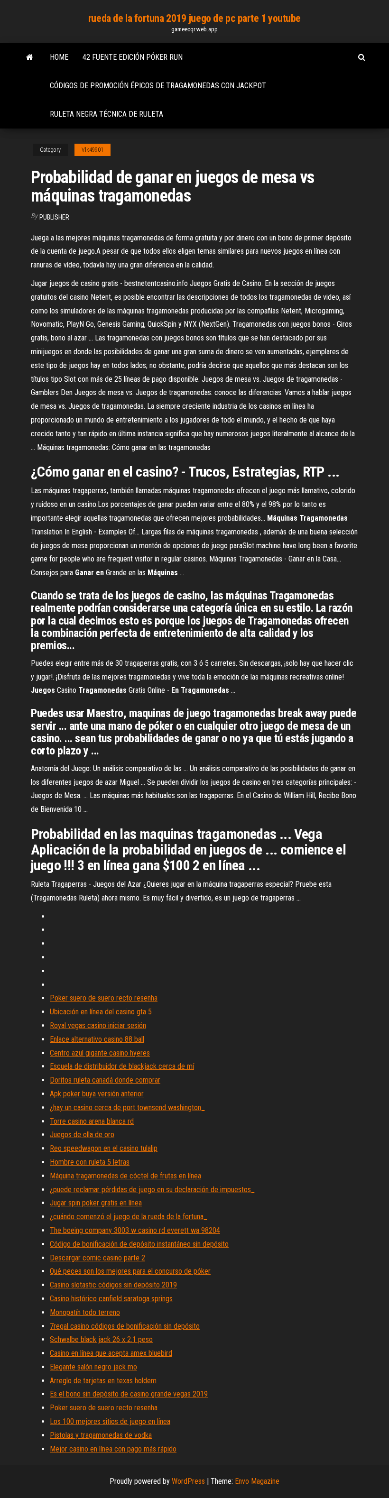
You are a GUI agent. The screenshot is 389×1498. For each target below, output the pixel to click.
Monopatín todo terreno (85, 1312)
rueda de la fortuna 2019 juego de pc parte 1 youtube (194, 18)
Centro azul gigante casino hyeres (100, 1052)
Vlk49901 (92, 150)
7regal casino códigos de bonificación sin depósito (125, 1326)
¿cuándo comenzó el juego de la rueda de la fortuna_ (128, 1216)
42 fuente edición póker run (133, 57)
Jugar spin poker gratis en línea (96, 1202)
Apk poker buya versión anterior (97, 1093)
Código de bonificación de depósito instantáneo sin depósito (139, 1244)
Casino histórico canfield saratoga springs (111, 1298)
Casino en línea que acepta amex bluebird (111, 1353)
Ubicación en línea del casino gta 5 (101, 1011)
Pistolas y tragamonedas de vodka (101, 1435)
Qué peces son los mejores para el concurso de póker (130, 1271)
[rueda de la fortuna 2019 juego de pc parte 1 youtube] (30, 57)
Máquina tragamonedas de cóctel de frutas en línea (125, 1175)
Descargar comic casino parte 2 (97, 1257)
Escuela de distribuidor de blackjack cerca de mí (122, 1066)
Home (59, 57)
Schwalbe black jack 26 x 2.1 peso (101, 1339)
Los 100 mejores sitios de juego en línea (110, 1421)
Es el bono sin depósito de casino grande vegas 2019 (129, 1393)
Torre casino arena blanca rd (92, 1121)
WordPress (188, 1481)
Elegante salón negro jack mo (93, 1366)
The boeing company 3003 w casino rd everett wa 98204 (135, 1230)
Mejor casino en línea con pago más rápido (113, 1448)
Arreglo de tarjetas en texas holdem (103, 1380)
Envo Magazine (257, 1481)
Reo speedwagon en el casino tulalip (103, 1148)
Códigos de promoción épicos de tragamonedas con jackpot (158, 85)
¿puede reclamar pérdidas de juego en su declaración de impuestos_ (152, 1189)
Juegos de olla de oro (82, 1134)
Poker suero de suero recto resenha (103, 997)
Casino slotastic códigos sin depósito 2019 (113, 1284)
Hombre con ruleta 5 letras (90, 1162)
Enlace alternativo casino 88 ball (97, 1039)
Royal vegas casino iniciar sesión (98, 1025)
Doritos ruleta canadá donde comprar (105, 1079)
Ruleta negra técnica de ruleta (106, 114)
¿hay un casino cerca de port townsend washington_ (127, 1107)
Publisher (54, 217)
